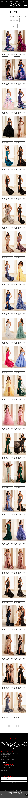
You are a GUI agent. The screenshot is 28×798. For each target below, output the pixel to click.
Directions (4, 762)
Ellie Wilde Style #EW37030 (19, 400)
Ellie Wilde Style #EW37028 (19, 371)
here (16, 797)
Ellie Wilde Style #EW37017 (7, 285)
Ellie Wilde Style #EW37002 (7, 84)
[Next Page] (21, 726)
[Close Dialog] (1, 794)
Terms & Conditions (9, 790)
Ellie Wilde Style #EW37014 (19, 227)
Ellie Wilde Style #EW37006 (7, 141)
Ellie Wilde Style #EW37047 (19, 601)
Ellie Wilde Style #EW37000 (7, 55)
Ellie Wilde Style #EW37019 (7, 314)
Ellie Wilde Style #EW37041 (19, 515)
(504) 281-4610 (10, 1)
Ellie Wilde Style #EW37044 (7, 572)
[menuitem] (1, 5)
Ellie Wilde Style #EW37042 (7, 544)
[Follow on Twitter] (13, 739)
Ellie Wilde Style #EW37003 (19, 84)
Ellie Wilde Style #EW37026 (19, 342)
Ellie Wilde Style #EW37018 (19, 285)
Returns (11, 789)
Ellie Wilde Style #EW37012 (19, 199)
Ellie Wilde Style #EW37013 (7, 227)
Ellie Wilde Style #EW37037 (19, 457)
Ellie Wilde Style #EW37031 (7, 429)
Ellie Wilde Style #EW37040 (7, 515)
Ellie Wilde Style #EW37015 (7, 256)
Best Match (7, 16)
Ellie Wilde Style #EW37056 (7, 687)
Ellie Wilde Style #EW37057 (19, 687)
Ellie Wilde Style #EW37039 (19, 486)
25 (19, 725)
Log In (25, 5)
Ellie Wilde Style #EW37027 (7, 371)
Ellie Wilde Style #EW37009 (7, 170)
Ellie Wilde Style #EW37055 (19, 659)
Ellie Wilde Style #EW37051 (7, 659)
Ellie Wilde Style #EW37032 (19, 429)
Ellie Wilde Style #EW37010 (19, 170)
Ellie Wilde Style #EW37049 (7, 630)
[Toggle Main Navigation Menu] (1, 5)
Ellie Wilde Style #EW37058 (7, 716)
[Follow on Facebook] (11, 739)
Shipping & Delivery (20, 789)
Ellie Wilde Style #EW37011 (7, 199)
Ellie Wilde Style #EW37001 (19, 55)
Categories (14, 20)
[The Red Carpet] (14, 7)
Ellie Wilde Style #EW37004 (7, 112)
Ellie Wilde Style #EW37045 (19, 572)
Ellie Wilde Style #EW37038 (7, 486)
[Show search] (4, 5)
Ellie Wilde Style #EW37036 (7, 457)
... (17, 725)
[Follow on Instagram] (16, 739)
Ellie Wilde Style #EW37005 (19, 112)
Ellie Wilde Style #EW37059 (19, 716)
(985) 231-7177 (24, 1)
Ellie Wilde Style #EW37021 (7, 342)
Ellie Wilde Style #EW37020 (19, 314)
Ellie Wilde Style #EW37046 (7, 601)
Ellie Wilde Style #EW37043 (19, 544)
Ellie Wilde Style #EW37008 (19, 141)
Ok (26, 794)
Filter (14, 26)
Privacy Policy (19, 790)
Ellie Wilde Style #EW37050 (19, 630)
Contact (5, 789)
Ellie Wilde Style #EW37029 (7, 400)
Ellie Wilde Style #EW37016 (19, 256)
